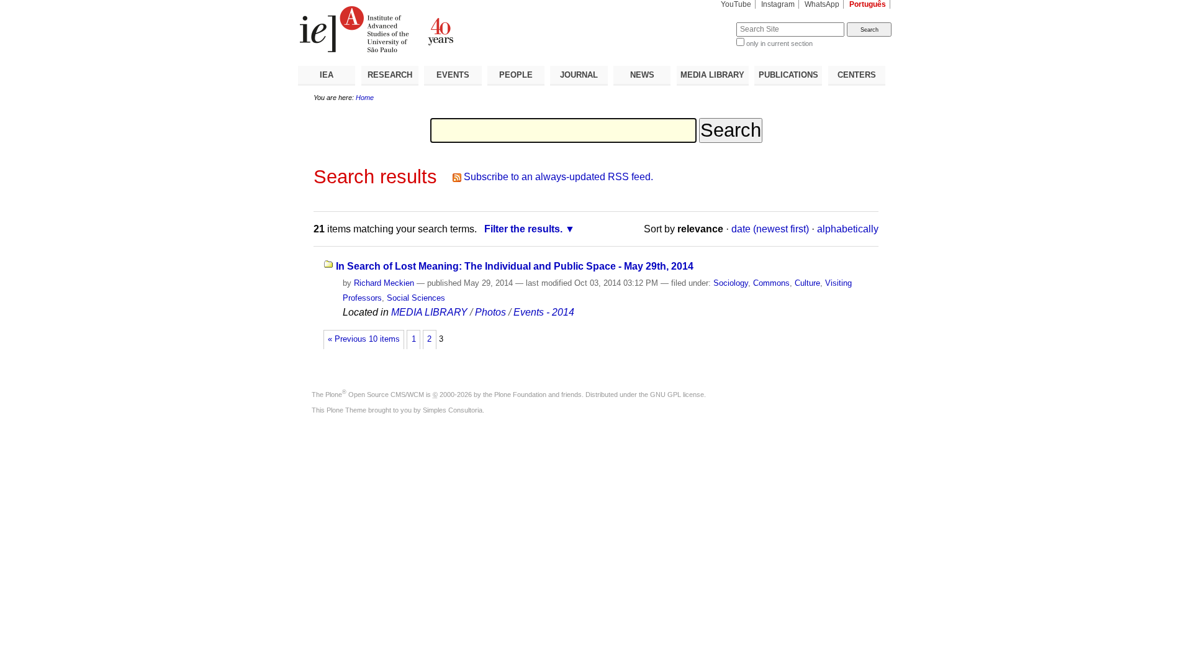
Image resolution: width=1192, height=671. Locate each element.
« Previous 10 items (364, 339)
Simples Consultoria (452, 410)
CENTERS (857, 75)
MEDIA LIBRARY (712, 75)
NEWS (642, 75)
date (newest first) (770, 229)
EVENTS (452, 75)
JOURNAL (579, 75)
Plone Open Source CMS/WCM (374, 394)
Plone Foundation (520, 394)
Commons (771, 283)
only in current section (779, 43)
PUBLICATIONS (788, 75)
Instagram (778, 4)
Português (867, 4)
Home (365, 97)
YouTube (736, 4)
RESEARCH (390, 75)
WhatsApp (822, 4)
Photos (490, 312)
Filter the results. (523, 229)
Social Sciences (416, 298)
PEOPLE (516, 75)
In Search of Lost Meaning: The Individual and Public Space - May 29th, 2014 (514, 266)
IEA (326, 75)
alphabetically (847, 229)
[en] (447, 29)
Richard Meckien (384, 283)
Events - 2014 (543, 312)
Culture (807, 283)
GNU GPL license (677, 394)
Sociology (730, 283)
